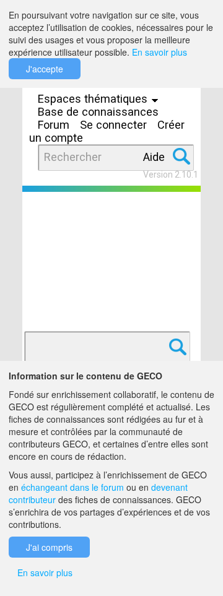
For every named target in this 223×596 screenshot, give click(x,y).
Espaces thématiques (94, 98)
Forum (53, 124)
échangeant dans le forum (72, 487)
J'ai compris (49, 547)
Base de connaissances (98, 111)
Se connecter (113, 124)
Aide (154, 156)
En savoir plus (159, 52)
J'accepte (44, 69)
